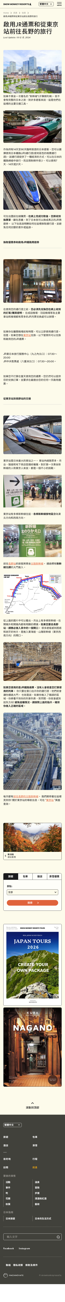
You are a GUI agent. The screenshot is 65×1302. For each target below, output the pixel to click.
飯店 (39, 876)
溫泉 (37, 1182)
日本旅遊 (10, 1218)
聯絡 (8, 1265)
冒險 (37, 1187)
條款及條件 (31, 1265)
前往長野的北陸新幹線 (25, 796)
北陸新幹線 (37, 563)
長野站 (12, 563)
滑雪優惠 (54, 876)
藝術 (37, 1204)
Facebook (8, 1248)
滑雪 (35, 1145)
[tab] (11, 876)
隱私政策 (18, 1265)
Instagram (24, 1248)
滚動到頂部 (32, 1107)
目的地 (7, 1159)
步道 (37, 1193)
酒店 (5, 1145)
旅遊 (10, 876)
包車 (25, 876)
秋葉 (8, 1204)
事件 (8, 1187)
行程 (35, 1159)
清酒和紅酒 (40, 1198)
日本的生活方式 (43, 1218)
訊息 (35, 1167)
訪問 (5, 1167)
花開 (8, 1198)
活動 (8, 1182)
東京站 (27, 335)
